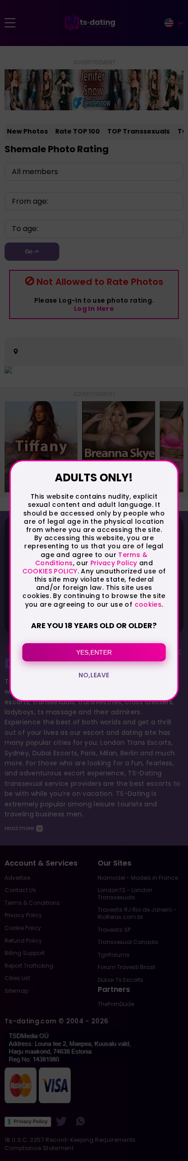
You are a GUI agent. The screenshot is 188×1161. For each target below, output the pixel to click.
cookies (148, 604)
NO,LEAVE (93, 675)
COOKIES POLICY (50, 571)
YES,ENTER (94, 652)
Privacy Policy (112, 563)
